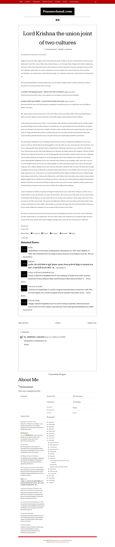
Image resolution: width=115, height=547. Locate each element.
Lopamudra (53, 464)
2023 (50, 429)
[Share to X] (25, 238)
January (52, 473)
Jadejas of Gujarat (26, 525)
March (52, 469)
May (51, 456)
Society (49, 412)
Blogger (62, 374)
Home (21, 1)
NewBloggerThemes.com (62, 542)
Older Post (92, 323)
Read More (27, 257)
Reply (26, 344)
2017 (50, 476)
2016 (50, 478)
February (53, 471)
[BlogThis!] (24, 238)
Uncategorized (74, 1)
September (53, 449)
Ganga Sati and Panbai (27, 513)
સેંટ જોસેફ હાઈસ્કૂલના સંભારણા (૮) (29, 456)
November (53, 445)
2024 (50, 427)
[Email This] (22, 238)
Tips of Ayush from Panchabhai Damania (32, 502)
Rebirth (31, 261)
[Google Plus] (56, 20)
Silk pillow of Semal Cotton (28, 421)
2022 (50, 431)
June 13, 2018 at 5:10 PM (55, 337)
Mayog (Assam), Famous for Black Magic (32, 467)
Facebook (36, 233)
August (52, 451)
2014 (50, 482)
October (52, 447)
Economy (27, 1)
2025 (50, 424)
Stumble (64, 233)
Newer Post (23, 323)
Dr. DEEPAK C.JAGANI (34, 337)
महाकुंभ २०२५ (24, 479)
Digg (73, 233)
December (53, 442)
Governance (36, 1)
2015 (50, 480)
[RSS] (58, 20)
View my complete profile (29, 391)
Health (65, 1)
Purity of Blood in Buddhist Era (41, 272)
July (51, 454)
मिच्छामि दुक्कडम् (24, 433)
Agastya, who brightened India (59, 467)
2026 (50, 422)
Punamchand (26, 387)
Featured (57, 1)
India (30, 247)
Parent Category (47, 1)
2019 (50, 438)
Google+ (54, 233)
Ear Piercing (24, 444)
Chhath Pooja (34, 300)
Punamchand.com (57, 11)
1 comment (67, 49)
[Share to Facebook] (27, 238)
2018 (50, 440)
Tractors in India (35, 286)
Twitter (45, 233)
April (51, 458)
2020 (50, 436)
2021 (50, 433)
